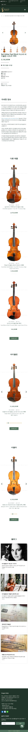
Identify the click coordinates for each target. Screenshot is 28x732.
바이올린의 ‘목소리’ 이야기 (9, 563)
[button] (25, 10)
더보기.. (3, 568)
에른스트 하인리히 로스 (8, 654)
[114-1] (14, 33)
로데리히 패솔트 (6, 624)
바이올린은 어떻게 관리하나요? (10, 594)
